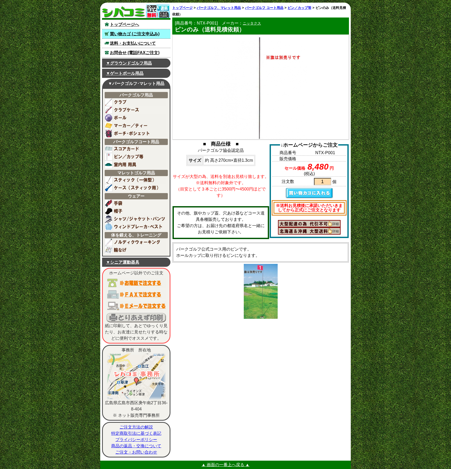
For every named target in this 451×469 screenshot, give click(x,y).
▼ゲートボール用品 (125, 73)
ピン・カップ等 (135, 157)
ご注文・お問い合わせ (136, 452)
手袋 (135, 203)
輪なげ (135, 250)
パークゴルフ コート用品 (264, 8)
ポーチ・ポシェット (135, 133)
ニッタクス (252, 23)
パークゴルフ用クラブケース (135, 110)
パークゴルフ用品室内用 (135, 165)
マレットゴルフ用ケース (135, 188)
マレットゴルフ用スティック (135, 180)
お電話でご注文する (136, 283)
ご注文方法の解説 (136, 427)
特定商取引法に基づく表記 (136, 433)
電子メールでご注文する (136, 306)
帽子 (135, 211)
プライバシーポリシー (136, 439)
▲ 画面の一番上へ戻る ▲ (225, 464)
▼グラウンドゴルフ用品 (129, 63)
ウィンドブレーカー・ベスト (135, 227)
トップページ (182, 8)
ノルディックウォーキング (135, 242)
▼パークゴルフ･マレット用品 (136, 83)
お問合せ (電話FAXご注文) (134, 52)
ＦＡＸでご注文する (136, 294)
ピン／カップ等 (299, 8)
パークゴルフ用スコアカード (135, 149)
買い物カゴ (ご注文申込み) (134, 34)
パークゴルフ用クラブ (135, 102)
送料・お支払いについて (133, 43)
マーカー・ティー (135, 126)
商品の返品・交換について (136, 446)
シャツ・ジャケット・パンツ (135, 219)
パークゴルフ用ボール (135, 118)
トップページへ (124, 24)
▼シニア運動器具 (122, 262)
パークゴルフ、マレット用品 (219, 8)
